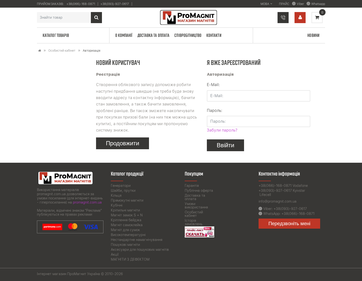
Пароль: (214, 110)
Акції (114, 254)
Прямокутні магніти (127, 200)
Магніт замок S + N (127, 215)
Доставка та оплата (153, 35)
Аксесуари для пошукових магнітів (140, 249)
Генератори (121, 186)
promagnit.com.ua (87, 202)
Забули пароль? (222, 130)
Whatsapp (318, 4)
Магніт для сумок (125, 230)
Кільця (116, 195)
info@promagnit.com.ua (277, 201)
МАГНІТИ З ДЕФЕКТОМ (130, 259)
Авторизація (91, 50)
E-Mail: (213, 84)
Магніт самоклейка (127, 225)
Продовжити (122, 143)
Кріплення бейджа (126, 220)
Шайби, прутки (123, 190)
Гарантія (192, 186)
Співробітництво (187, 35)
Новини (313, 35)
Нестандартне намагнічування (136, 240)
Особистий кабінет (61, 50)
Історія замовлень (193, 222)
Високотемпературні (128, 235)
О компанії (123, 35)
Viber (300, 4)
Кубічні (116, 205)
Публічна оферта (199, 190)
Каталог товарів (56, 35)
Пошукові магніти (125, 245)
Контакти (213, 35)
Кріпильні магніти (125, 210)
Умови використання (196, 205)
